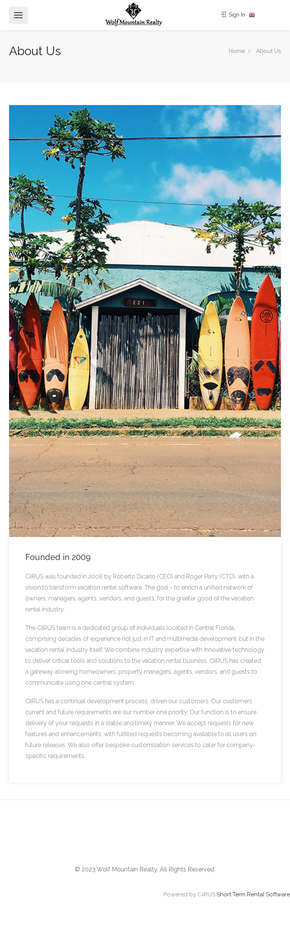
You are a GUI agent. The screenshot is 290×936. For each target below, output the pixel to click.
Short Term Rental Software (253, 894)
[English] (252, 15)
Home (237, 51)
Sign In (236, 15)
